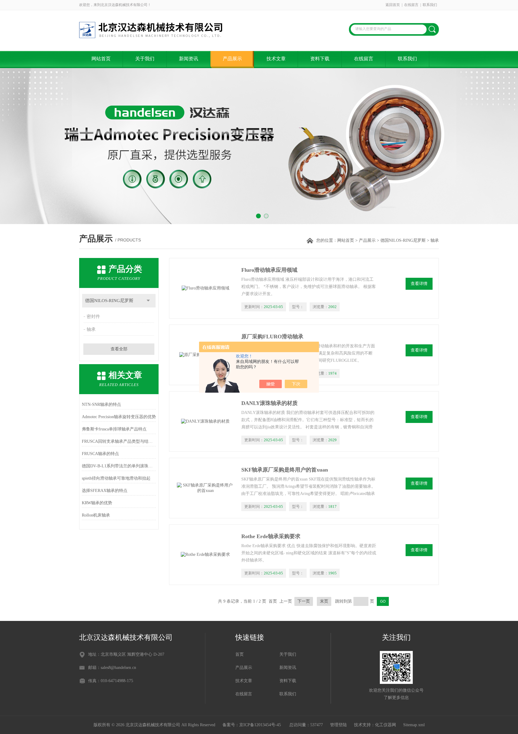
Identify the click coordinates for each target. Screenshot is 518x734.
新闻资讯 (188, 58)
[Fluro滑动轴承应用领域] (205, 288)
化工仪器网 (385, 725)
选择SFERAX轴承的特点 (104, 490)
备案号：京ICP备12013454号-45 (252, 725)
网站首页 (101, 58)
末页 (324, 601)
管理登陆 (338, 725)
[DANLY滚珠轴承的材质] (205, 421)
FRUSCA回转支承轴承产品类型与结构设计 (119, 441)
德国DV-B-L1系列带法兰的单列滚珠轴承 (119, 466)
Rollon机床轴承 (96, 515)
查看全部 (119, 349)
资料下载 (319, 58)
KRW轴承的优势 (97, 503)
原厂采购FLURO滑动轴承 (272, 337)
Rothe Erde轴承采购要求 (270, 536)
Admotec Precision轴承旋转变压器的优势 (119, 417)
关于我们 (144, 58)
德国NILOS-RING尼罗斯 (403, 240)
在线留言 (411, 5)
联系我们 (430, 5)
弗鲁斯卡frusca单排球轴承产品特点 (114, 429)
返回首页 (393, 5)
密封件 (93, 316)
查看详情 (419, 283)
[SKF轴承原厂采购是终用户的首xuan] (205, 488)
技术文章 (276, 58)
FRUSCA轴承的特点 (100, 453)
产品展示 (232, 58)
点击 (148, 300)
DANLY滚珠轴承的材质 (269, 403)
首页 (239, 654)
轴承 (91, 329)
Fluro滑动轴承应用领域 (269, 270)
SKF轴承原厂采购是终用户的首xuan (284, 470)
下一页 (303, 601)
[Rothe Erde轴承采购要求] (205, 555)
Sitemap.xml (414, 725)
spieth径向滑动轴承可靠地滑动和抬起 (116, 478)
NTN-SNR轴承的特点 (101, 404)
